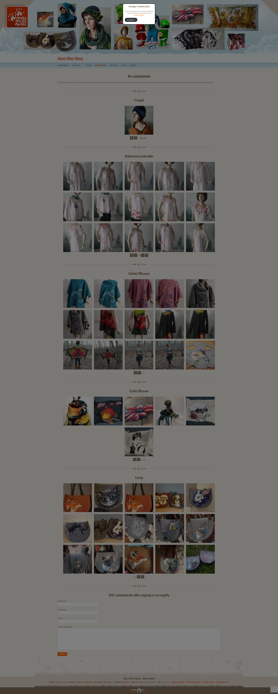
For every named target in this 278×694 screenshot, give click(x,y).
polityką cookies (139, 15)
